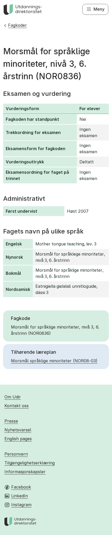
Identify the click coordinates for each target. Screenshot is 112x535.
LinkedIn (19, 495)
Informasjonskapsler (25, 471)
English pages (18, 438)
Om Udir (12, 396)
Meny (99, 9)
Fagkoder (17, 25)
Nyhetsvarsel (17, 429)
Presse (11, 421)
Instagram (21, 504)
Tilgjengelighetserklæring (29, 462)
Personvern (16, 454)
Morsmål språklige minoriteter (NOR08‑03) (54, 360)
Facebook (21, 487)
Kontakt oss (16, 405)
